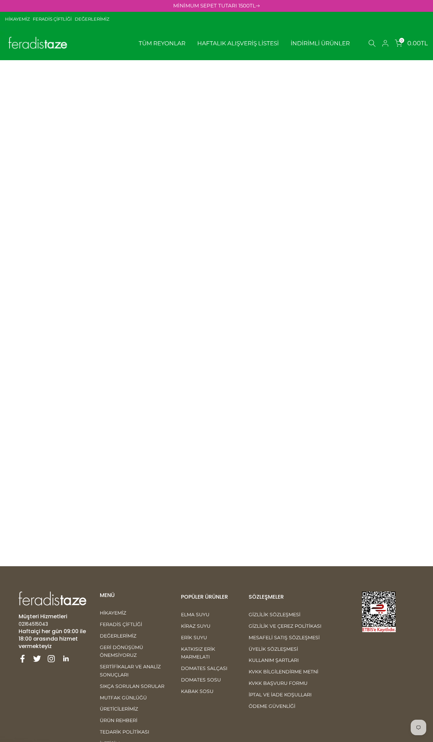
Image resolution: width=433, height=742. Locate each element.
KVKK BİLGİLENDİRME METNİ (283, 672)
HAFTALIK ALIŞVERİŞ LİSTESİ (238, 43)
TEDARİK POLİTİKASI (124, 732)
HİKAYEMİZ (19, 19)
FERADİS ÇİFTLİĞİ (52, 19)
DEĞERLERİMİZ (92, 19)
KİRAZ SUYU (195, 626)
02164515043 (33, 624)
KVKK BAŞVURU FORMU (278, 683)
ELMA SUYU (195, 615)
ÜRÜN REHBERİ (118, 720)
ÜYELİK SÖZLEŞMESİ (273, 649)
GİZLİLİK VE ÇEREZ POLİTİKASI (285, 626)
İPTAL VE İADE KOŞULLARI (280, 695)
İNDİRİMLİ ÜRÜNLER (320, 43)
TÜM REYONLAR (162, 43)
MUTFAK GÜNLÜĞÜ (123, 698)
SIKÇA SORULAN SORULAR (132, 686)
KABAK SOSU (197, 691)
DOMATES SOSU (201, 680)
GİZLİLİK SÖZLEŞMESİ (274, 615)
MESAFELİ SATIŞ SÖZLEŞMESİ (284, 638)
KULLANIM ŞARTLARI (274, 660)
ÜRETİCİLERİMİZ (119, 709)
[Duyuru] (216, 6)
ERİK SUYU (194, 638)
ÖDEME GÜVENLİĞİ (272, 706)
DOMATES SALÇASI (204, 668)
